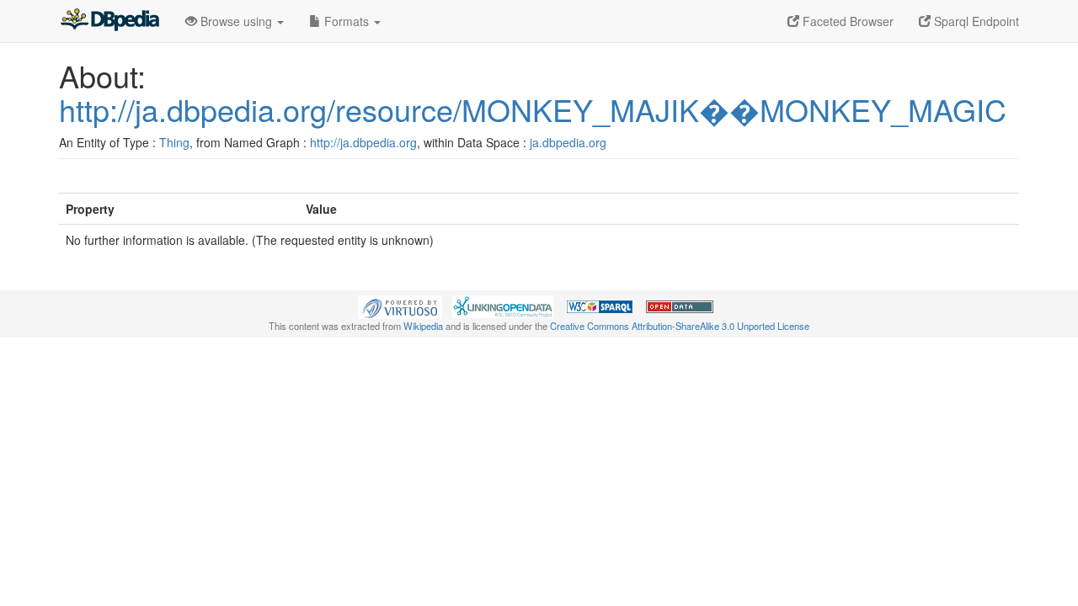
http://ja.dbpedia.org (363, 142)
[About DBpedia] (109, 21)
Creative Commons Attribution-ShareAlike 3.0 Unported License (679, 325)
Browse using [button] (236, 21)
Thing (174, 142)
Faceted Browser (846, 21)
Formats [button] (346, 21)
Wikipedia (423, 325)
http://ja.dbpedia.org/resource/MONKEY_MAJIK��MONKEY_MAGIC (532, 109)
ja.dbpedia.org (568, 142)
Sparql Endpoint (975, 21)
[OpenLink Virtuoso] (400, 305)
